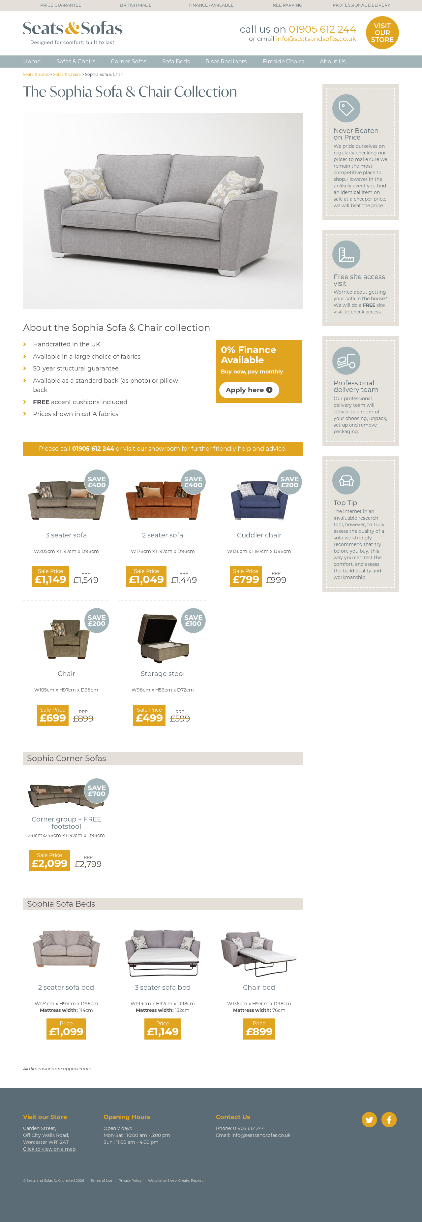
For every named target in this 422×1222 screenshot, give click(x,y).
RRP (85, 573)
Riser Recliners (226, 61)
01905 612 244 (322, 29)
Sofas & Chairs (75, 61)
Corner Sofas (128, 61)
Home (32, 61)
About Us (333, 61)
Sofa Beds (176, 61)
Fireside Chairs (283, 61)
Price (66, 1023)
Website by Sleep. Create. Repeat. (175, 1180)
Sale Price (50, 571)
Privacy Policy (130, 1180)
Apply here (246, 390)
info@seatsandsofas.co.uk (316, 39)
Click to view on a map (49, 1149)
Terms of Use (101, 1180)
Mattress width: (59, 1010)
